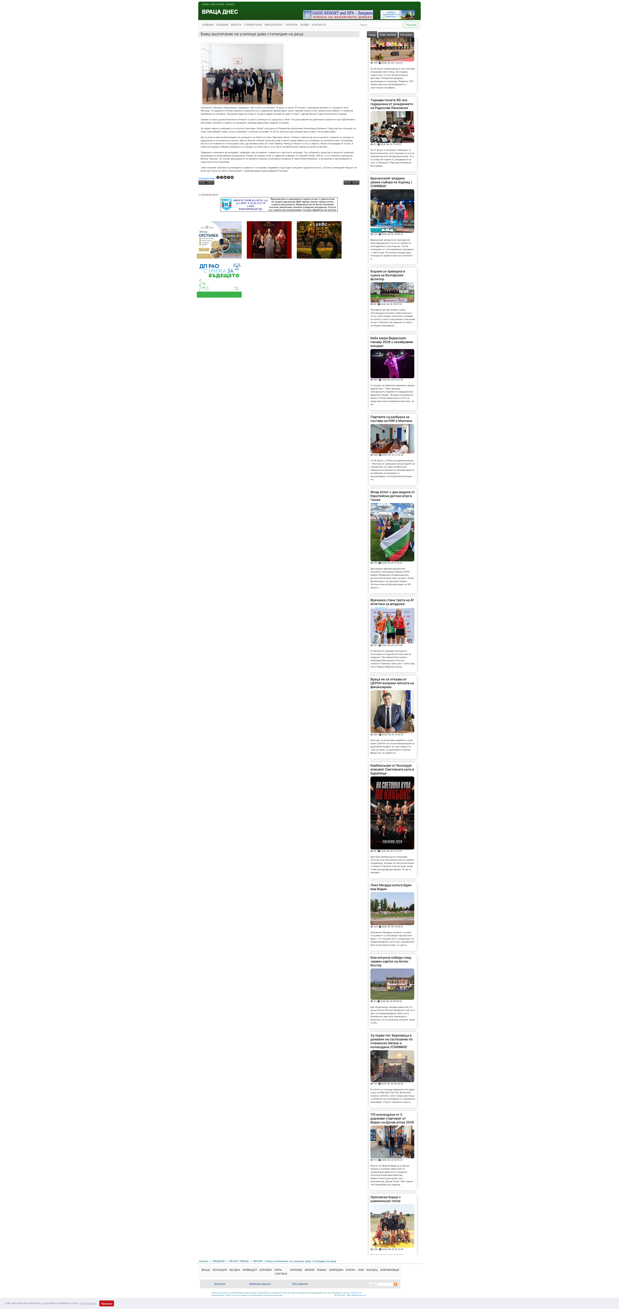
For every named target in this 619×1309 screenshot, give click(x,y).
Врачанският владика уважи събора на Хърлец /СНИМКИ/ (391, 91)
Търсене (410, 24)
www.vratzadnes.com (223, 1293)
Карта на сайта (217, 4)
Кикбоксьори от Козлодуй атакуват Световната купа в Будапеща (392, 678)
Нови (372, 35)
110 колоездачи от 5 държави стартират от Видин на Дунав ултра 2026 (392, 1027)
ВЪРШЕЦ (372, 1269)
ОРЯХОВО (296, 1269)
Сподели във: (206, 178)
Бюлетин (220, 1283)
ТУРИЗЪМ (291, 24)
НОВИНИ (208, 24)
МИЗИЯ (309, 1269)
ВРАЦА (205, 1269)
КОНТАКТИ (319, 24)
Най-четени (388, 34)
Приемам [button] (107, 1303)
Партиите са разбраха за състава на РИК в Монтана (391, 328)
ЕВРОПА (236, 24)
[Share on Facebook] (218, 177)
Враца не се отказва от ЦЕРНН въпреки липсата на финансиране (392, 592)
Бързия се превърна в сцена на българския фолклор (387, 184)
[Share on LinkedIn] (225, 177)
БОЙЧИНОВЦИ (389, 1269)
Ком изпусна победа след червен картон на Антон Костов (390, 870)
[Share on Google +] (221, 177)
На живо (406, 34)
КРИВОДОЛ (250, 1269)
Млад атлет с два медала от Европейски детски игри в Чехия (392, 405)
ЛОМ (361, 1269)
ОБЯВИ (304, 24)
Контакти (230, 4)
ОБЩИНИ (222, 24)
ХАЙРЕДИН (336, 1269)
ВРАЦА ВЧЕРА (273, 24)
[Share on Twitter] (232, 177)
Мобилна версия (259, 1283)
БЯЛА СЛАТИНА (281, 1271)
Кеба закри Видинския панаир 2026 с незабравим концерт (391, 251)
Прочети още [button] (88, 1303)
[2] (351, 182)
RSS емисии (300, 1283)
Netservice (361, 1295)
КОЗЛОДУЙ (220, 1269)
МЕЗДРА (234, 1269)
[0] (206, 182)
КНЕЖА (350, 1269)
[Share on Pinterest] (228, 177)
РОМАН (321, 1269)
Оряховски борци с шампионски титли (385, 1108)
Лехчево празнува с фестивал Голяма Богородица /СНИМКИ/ (388, 1196)
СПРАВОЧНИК (253, 24)
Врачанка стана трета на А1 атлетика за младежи (392, 511)
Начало (205, 4)
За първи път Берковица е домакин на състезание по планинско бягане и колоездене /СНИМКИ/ (391, 950)
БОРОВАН (266, 1269)
